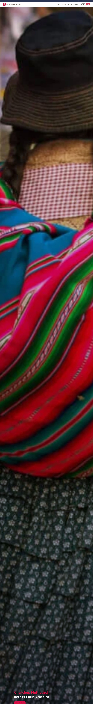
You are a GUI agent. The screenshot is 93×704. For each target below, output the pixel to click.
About (81, 1)
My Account (88, 1)
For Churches (75, 4)
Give (88, 4)
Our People (64, 4)
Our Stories (69, 4)
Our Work (58, 4)
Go (83, 4)
